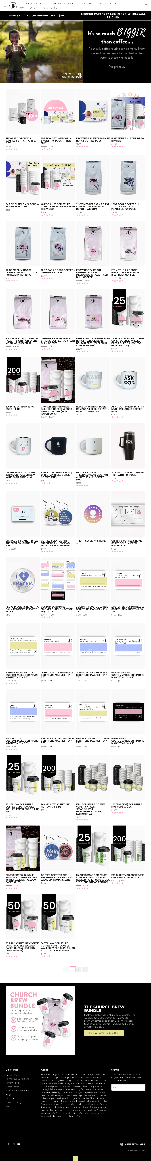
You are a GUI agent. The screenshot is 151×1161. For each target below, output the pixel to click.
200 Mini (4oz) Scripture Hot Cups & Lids (126, 805)
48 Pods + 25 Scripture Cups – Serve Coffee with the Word (58, 206)
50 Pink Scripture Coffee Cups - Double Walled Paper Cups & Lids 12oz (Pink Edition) (22, 947)
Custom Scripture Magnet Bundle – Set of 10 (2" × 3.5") (57, 609)
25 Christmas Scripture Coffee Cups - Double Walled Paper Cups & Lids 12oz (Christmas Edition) (93, 878)
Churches (50, 8)
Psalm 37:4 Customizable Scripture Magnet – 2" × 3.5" (92, 741)
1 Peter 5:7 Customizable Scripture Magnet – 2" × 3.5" (127, 609)
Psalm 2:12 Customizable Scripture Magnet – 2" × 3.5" (57, 741)
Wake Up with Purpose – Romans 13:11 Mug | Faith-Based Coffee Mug (92, 409)
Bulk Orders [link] (109, 3)
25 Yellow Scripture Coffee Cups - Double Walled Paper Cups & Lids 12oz (22, 808)
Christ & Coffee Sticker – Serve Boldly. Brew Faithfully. (128, 543)
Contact (10, 1098)
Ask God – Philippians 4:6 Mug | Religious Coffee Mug (127, 409)
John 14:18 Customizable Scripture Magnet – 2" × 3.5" (57, 675)
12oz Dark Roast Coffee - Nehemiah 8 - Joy (58, 271)
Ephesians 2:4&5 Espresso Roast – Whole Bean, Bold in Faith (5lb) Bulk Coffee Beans (93, 342)
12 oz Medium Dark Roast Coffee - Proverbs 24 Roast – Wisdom (92, 206)
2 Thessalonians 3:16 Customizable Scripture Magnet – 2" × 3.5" (22, 675)
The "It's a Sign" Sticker (91, 540)
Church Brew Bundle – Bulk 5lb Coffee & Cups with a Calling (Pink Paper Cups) (56, 410)
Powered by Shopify (136, 1150)
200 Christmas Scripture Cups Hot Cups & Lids (127, 876)
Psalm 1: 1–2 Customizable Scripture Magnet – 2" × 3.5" (22, 741)
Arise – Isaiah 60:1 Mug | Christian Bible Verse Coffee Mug (56, 475)
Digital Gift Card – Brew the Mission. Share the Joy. (22, 543)
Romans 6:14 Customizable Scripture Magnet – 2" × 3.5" (127, 741)
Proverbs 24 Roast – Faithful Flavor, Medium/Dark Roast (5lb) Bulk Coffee (92, 273)
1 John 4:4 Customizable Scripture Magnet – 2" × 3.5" (92, 609)
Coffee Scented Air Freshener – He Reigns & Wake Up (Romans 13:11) (57, 877)
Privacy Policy (13, 1075)
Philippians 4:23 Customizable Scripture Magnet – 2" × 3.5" (127, 675)
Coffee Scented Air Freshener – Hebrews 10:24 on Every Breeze (55, 543)
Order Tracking (13, 1102)
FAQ (8, 1106)
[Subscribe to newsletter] (142, 1087)
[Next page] (85, 969)
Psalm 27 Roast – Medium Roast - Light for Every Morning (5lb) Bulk (22, 340)
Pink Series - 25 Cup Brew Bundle (127, 139)
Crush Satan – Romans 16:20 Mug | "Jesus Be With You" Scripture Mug (22, 475)
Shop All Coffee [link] (32, 3)
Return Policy (13, 1083)
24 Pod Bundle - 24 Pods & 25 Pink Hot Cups (22, 205)
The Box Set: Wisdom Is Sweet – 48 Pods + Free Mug (56, 140)
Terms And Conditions (17, 1079)
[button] (5, 6)
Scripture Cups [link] (60, 3)
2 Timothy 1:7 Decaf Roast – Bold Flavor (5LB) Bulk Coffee (125, 272)
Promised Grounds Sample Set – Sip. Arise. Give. (21, 140)
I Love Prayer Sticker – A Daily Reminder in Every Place (22, 609)
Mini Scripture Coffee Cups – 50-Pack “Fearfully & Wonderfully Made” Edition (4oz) (90, 809)
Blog (8, 1094)
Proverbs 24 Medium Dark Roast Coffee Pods (93, 139)
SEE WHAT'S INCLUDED (104, 1033)
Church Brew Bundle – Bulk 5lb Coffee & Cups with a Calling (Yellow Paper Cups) (21, 878)
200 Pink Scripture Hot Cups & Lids (21, 407)
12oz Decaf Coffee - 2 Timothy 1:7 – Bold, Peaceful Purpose (125, 206)
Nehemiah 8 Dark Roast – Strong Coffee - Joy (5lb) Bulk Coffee (58, 340)
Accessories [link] (85, 3)
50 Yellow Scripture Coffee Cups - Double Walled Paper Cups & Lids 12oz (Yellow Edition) (58, 947)
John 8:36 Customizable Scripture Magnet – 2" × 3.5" (91, 675)
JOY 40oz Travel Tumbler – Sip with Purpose (128, 473)
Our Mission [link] (29, 8)
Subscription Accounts (17, 1090)
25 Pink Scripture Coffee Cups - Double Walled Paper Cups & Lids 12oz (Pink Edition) (127, 342)
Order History (13, 1086)
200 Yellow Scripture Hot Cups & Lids (55, 805)
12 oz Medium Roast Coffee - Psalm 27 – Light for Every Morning (22, 272)
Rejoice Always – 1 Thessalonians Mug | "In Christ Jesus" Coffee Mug (92, 476)
